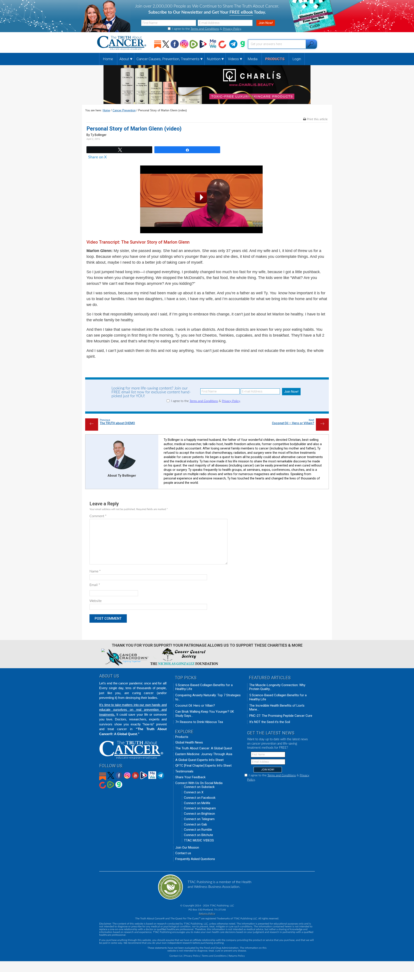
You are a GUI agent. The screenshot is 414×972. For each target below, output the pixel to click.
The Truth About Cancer (122, 43)
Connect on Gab (195, 824)
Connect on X (193, 792)
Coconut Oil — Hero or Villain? (293, 423)
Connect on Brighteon (199, 814)
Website (95, 601)
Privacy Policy (232, 28)
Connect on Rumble (198, 830)
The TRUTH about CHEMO (117, 423)
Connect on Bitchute (198, 835)
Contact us (183, 853)
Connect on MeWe (197, 803)
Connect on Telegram (199, 819)
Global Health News (189, 742)
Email (94, 585)
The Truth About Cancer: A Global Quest (203, 748)
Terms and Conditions (205, 28)
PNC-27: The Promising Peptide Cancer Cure (280, 716)
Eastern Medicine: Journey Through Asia (203, 754)
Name (95, 571)
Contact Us (175, 956)
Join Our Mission (187, 847)
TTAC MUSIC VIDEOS (199, 840)
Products (181, 737)
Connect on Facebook (199, 798)
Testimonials (184, 771)
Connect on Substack (199, 787)
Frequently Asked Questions (195, 859)
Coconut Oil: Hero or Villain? (195, 705)
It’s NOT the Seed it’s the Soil (269, 722)
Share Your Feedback (190, 777)
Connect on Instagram (200, 808)
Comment (98, 516)
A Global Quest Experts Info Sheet (199, 760)
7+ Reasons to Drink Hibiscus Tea (199, 722)
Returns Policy (207, 913)
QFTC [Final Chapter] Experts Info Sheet (203, 765)
